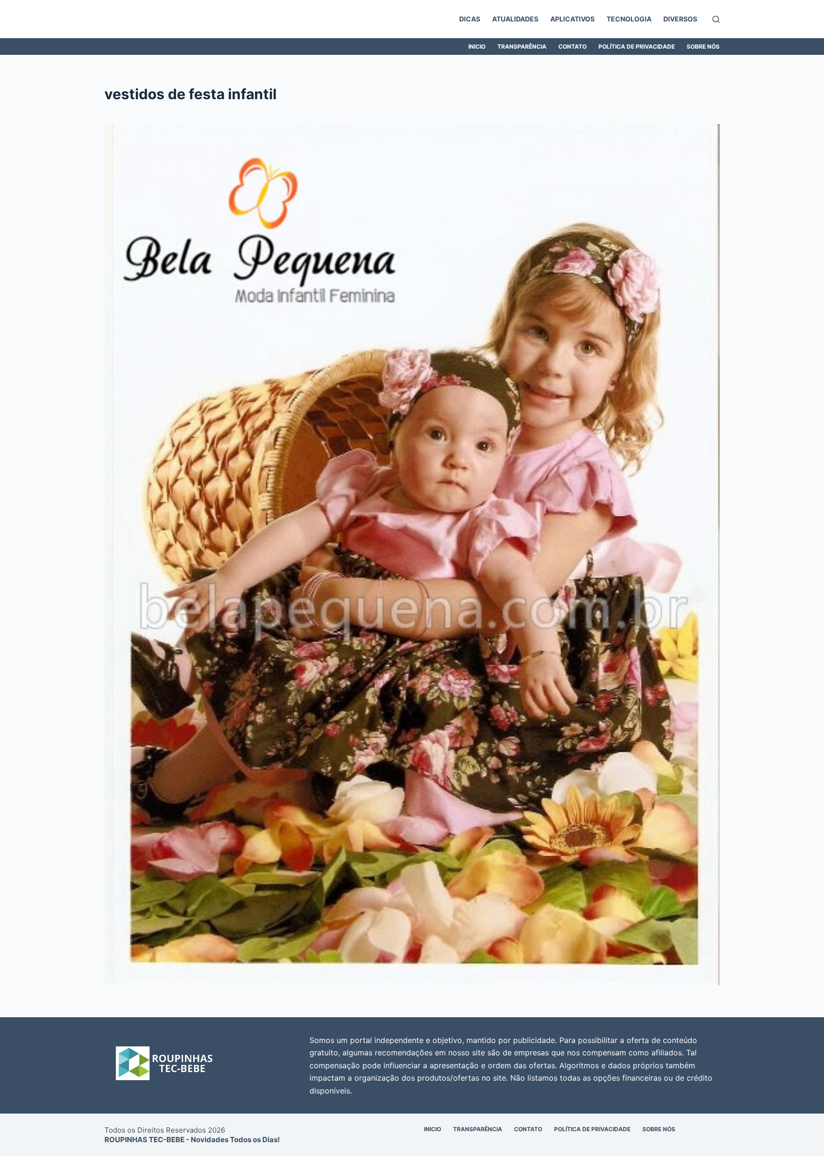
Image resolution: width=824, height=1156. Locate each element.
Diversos (680, 19)
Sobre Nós (703, 46)
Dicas (469, 19)
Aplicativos (572, 19)
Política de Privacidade (636, 46)
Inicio (476, 46)
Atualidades (515, 19)
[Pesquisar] (716, 19)
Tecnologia (629, 19)
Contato (572, 46)
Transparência (521, 46)
